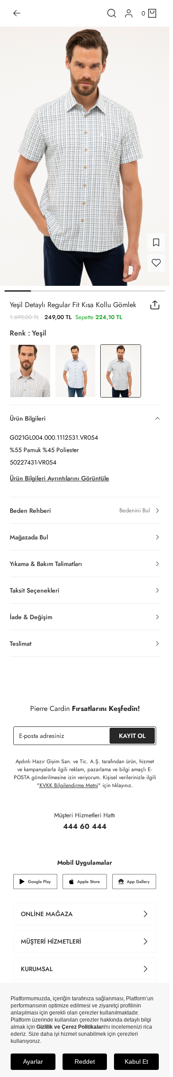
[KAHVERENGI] (30, 365)
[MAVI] (75, 365)
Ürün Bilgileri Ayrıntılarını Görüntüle (59, 472)
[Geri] (17, 13)
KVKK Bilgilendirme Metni (68, 780)
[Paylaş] (155, 299)
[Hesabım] (129, 13)
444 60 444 (84, 821)
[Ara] (111, 13)
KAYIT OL (132, 730)
